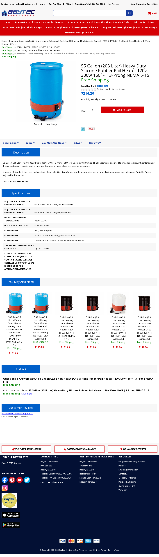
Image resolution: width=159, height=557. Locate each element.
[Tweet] (83, 130)
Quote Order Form (127, 485)
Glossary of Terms (127, 477)
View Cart (122, 489)
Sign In (103, 4)
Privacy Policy (100, 550)
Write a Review (118, 89)
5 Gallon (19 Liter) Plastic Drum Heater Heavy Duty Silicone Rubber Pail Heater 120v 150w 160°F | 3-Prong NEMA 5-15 (14, 332)
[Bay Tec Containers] (18, 17)
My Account (114, 4)
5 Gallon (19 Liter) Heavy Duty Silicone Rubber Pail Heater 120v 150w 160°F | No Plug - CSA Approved (40, 329)
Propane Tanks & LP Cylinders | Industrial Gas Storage (130, 27)
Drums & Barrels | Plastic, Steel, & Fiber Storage (39, 22)
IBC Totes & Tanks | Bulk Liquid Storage (22, 27)
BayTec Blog (55, 4)
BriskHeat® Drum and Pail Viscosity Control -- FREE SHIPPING (88, 41)
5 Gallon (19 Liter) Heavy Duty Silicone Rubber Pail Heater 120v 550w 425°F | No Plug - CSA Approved (92, 329)
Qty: (83, 110)
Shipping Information (128, 469)
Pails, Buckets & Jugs (144, 22)
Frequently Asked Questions (131, 461)
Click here (26, 393)
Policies (122, 465)
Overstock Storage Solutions (79, 32)
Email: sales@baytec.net (52, 482)
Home (42, 4)
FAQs (68, 4)
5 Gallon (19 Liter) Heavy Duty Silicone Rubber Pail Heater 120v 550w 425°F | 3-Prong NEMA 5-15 (67, 329)
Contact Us (123, 473)
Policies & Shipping (127, 481)
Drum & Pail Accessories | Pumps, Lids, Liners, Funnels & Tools (98, 22)
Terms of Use (113, 550)
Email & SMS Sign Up (11, 463)
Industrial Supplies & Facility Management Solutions (72, 27)
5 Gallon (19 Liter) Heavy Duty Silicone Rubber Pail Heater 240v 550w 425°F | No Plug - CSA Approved (144, 329)
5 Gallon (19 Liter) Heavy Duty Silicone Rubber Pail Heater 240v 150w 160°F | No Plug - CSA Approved (118, 329)
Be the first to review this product (17, 413)
